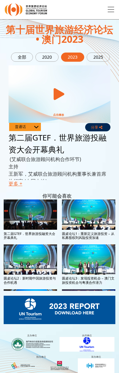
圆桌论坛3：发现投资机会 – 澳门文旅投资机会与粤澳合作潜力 (88, 280)
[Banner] (59, 310)
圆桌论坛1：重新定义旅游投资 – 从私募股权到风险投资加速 (88, 235)
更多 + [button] (15, 183)
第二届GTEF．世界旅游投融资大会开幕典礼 (29, 235)
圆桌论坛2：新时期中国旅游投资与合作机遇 (30, 280)
